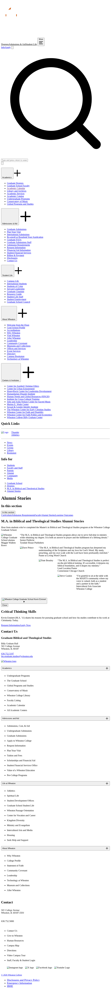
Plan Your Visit (14, 232)
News (9, 442)
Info (3, 47)
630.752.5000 (7, 921)
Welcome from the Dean (18, 325)
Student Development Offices (20, 800)
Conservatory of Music (17, 201)
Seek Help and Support (17, 840)
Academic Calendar (16, 188)
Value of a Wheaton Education (21, 770)
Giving (10, 447)
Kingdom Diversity (16, 820)
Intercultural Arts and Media (20, 830)
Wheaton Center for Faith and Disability (25, 412)
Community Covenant (17, 343)
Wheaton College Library (18, 695)
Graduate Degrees (15, 183)
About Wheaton (9, 319)
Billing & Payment (15, 255)
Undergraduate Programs (18, 199)
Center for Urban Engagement (21, 388)
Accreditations (13, 330)
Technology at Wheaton (18, 359)
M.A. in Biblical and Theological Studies (25, 488)
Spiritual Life (13, 795)
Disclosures (12, 258)
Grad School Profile (16, 327)
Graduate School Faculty (18, 186)
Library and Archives (16, 191)
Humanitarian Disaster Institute (21, 394)
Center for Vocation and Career (21, 815)
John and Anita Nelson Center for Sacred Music (29, 401)
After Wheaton (14, 338)
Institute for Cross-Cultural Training (23, 399)
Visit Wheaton (13, 335)
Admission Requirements (18, 245)
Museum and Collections (18, 885)
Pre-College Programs (17, 775)
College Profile (14, 860)
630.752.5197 (7, 653)
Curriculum (6, 515)
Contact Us (12, 260)
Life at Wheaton (8, 783)
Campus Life (13, 281)
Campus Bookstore (15, 356)
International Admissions (18, 234)
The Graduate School (16, 680)
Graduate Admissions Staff (19, 242)
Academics (7, 177)
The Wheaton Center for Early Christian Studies (29, 409)
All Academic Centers (17, 710)
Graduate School (14, 483)
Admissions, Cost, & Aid (18, 726)
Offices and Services (16, 348)
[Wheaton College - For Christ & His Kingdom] (8, 661)
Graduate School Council (18, 302)
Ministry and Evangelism (18, 825)
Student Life (31, 44)
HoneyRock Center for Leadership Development (29, 391)
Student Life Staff (15, 296)
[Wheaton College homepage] (55, 36)
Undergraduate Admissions (19, 731)
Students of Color (15, 286)
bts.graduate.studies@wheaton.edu (17, 656)
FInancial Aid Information (19, 250)
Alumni (10, 473)
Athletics (11, 791)
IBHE (10, 986)
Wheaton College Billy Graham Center (24, 417)
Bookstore (11, 453)
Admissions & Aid (17, 44)
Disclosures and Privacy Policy (23, 980)
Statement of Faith (15, 865)
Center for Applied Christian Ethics (23, 386)
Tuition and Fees (14, 755)
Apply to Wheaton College (19, 740)
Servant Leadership (16, 289)
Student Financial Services (19, 253)
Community (12, 475)
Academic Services (15, 193)
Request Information (16, 247)
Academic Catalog (15, 196)
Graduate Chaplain (15, 291)
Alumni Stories (14, 491)
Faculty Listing (14, 700)
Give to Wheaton (15, 935)
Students (11, 465)
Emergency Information (19, 983)
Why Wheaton (13, 333)
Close (4, 605)
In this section (8, 512)
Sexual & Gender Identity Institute (22, 407)
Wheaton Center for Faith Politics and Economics (29, 415)
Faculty (38, 515)
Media (10, 478)
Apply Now (25, 625)
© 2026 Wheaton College (11, 975)
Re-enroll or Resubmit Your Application (25, 237)
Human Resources (15, 940)
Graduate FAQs (14, 239)
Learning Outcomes (64, 515)
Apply (8, 47)
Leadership (12, 340)
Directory (11, 353)
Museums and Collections (18, 346)
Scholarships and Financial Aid (21, 760)
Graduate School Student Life (20, 805)
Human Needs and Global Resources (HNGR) (28, 396)
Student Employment (16, 299)
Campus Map (13, 945)
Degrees (5, 44)
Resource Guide (14, 294)
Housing (11, 835)
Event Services (14, 351)
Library (10, 450)
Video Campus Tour (16, 955)
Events (10, 445)
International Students (17, 283)
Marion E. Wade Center (18, 404)
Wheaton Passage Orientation (20, 810)
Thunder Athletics (15, 433)
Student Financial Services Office (22, 765)
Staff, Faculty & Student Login (21, 960)
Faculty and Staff (15, 468)
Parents (10, 470)
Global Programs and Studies (20, 204)
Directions (11, 950)
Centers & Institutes (11, 380)
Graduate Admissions (16, 229)
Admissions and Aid (10, 718)
